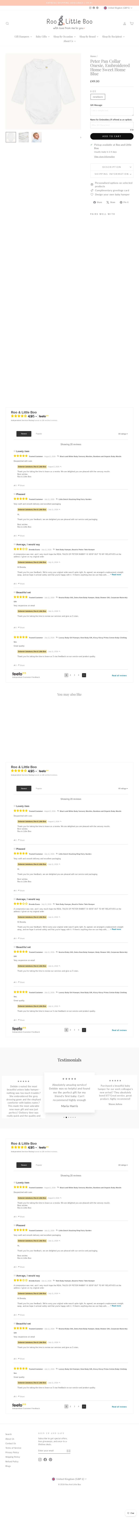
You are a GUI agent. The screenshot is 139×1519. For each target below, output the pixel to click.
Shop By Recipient (112, 36)
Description (111, 167)
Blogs (8, 1466)
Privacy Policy (12, 1452)
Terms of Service (13, 1448)
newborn (98, 96)
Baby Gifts (41, 36)
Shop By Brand (88, 36)
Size (93, 91)
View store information (104, 156)
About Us (68, 41)
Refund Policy (12, 1461)
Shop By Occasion (63, 36)
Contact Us (10, 1443)
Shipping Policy (12, 1457)
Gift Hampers (22, 36)
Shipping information (112, 174)
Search (8, 1434)
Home (93, 56)
